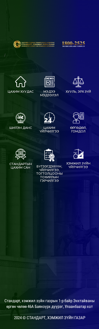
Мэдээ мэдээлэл (49, 93)
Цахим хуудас (21, 91)
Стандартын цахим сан (20, 165)
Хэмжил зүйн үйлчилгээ (78, 165)
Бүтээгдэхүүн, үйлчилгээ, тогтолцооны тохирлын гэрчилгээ (49, 168)
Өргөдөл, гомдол (78, 129)
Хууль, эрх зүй (78, 91)
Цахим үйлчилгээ (49, 129)
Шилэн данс (20, 128)
